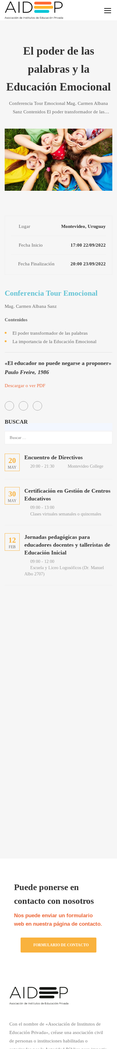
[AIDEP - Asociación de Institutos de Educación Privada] (34, 10)
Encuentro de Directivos (53, 457)
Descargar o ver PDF (25, 385)
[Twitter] (23, 406)
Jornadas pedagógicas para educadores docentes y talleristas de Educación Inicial (67, 545)
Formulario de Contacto (61, 945)
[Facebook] (9, 406)
